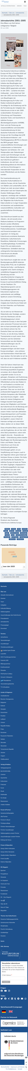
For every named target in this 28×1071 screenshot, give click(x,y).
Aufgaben (3, 605)
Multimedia (4, 794)
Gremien (19, 6)
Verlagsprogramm (6, 768)
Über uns (3, 592)
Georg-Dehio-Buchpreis (7, 852)
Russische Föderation (7, 736)
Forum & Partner (6, 810)
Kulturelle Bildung (6, 608)
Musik (12, 535)
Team (25, 6)
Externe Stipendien (6, 862)
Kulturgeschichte (24, 537)
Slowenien (18, 531)
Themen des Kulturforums (8, 916)
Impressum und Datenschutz (19, 1067)
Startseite (4, 586)
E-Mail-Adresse (7, 975)
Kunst (2, 788)
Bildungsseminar (5, 664)
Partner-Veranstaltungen (8, 826)
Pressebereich (5, 618)
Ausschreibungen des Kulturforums (11, 615)
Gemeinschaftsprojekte (7, 813)
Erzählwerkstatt (5, 667)
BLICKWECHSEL (5, 771)
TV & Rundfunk (5, 687)
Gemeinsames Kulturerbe (8, 922)
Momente (3, 877)
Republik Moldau (5, 726)
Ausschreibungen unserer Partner (10, 836)
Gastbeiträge (4, 932)
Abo (2, 900)
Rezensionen (4, 801)
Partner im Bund (5, 820)
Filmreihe (3, 670)
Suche (2, 941)
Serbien (5, 531)
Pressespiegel (5, 625)
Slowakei (12, 531)
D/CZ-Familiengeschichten (8, 657)
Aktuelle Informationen (8, 6)
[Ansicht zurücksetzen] (26, 1067)
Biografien (4, 910)
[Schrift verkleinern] (26, 1065)
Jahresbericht (20, 539)
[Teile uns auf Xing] (9, 998)
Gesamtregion (24, 533)
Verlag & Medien (6, 764)
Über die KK (4, 904)
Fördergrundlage (5, 823)
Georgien (3, 709)
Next (24, 567)
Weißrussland (5, 759)
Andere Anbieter (5, 804)
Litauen (3, 722)
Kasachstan (4, 712)
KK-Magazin (4, 867)
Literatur (7, 535)
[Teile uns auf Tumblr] (16, 998)
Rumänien (24, 529)
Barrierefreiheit (5, 1067)
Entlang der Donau (6, 840)
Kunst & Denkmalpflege (21, 535)
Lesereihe (3, 654)
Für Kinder (3, 798)
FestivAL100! (4, 660)
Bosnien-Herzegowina (7, 699)
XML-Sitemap (5, 946)
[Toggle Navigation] (25, 1)
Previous (2, 567)
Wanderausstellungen (7, 647)
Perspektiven (4, 874)
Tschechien (25, 531)
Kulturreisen (4, 781)
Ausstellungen (5, 644)
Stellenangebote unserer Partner (10, 833)
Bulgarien (7, 529)
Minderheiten (4, 926)
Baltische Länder (14, 533)
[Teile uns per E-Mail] (22, 998)
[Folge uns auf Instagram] (9, 990)
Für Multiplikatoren (11, 1069)
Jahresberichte (5, 622)
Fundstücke (4, 894)
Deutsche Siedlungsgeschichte (9, 919)
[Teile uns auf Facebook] (5, 998)
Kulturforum (12, 539)
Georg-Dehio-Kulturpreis (8, 848)
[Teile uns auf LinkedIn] (12, 998)
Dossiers (3, 936)
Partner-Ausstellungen (7, 830)
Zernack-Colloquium (6, 677)
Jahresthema (4, 637)
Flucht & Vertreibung (6, 929)
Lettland (3, 719)
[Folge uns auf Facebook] (2, 990)
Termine (3, 634)
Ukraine (3, 752)
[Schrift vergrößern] (26, 1062)
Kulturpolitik (7, 537)
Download (4, 628)
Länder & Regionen (6, 692)
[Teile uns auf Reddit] (18, 998)
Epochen (3, 870)
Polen (19, 529)
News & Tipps (5, 907)
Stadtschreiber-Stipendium (8, 855)
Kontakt (20, 1069)
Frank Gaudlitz (5, 858)
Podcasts (3, 784)
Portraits (3, 887)
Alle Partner (4, 816)
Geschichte (4, 778)
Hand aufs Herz (5, 884)
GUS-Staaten (15, 537)
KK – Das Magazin (6, 897)
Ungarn (7, 533)
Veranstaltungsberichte (7, 684)
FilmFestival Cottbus (6, 674)
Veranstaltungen (5, 640)
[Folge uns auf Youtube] (5, 990)
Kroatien (13, 529)
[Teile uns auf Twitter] (2, 998)
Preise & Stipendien (7, 845)
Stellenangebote (5, 612)
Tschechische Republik (7, 749)
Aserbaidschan (5, 696)
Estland (3, 706)
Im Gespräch (4, 880)
